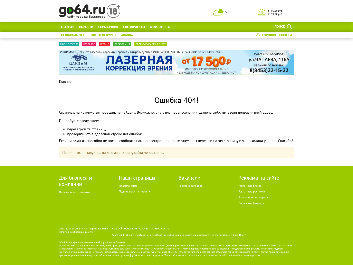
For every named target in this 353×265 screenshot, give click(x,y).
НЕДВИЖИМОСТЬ (73, 35)
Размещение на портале (253, 197)
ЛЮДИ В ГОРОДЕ (69, 44)
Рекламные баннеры (251, 203)
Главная (67, 27)
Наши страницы (137, 177)
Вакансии (189, 177)
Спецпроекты (134, 27)
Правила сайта (128, 186)
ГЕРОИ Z (104, 44)
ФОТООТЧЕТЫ (160, 27)
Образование (122, 44)
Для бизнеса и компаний (75, 180)
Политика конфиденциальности (76, 231)
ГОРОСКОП (89, 44)
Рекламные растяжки (251, 191)
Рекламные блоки (249, 186)
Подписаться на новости (134, 191)
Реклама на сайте (258, 177)
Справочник (108, 27)
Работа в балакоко (191, 186)
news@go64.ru (131, 255)
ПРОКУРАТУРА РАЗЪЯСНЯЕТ (150, 44)
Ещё (178, 27)
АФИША (127, 35)
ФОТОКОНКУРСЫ (103, 35)
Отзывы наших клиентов (74, 192)
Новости (86, 27)
